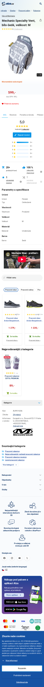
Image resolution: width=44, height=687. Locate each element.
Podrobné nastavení (22, 675)
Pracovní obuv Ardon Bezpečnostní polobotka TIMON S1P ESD (12, 319)
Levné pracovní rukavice (14, 460)
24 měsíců (17, 415)
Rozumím (22, 668)
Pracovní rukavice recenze (16, 457)
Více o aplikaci (12, 595)
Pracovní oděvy (24, 11)
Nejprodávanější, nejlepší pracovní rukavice (22, 454)
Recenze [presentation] (13, 115)
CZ (6, 570)
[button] (22, 475)
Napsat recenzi (24, 135)
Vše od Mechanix (8, 16)
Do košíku (13, 393)
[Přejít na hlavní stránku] (8, 4)
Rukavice (36, 11)
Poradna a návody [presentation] (27, 115)
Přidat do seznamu (11, 104)
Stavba (12, 11)
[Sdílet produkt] (40, 20)
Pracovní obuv (12, 340)
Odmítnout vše (22, 682)
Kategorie (8, 403)
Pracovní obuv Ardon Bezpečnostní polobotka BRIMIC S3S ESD (35, 319)
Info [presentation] (4, 115)
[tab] (5, 115)
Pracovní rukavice (12, 451)
